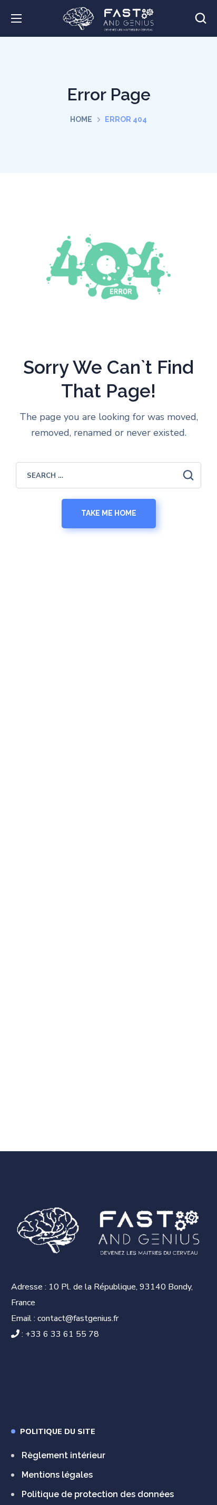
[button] (200, 18)
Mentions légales (57, 1475)
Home (81, 119)
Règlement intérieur (63, 1455)
